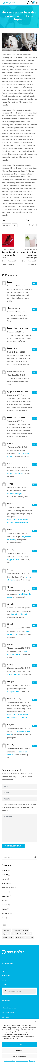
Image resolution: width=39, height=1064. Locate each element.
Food (14, 225)
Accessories (6, 225)
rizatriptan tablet (13, 692)
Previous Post (8, 264)
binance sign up (13, 699)
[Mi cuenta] (28, 3)
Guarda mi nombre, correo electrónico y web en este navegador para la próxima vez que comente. (19, 807)
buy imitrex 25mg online (20, 614)
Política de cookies (9, 1061)
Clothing (4, 870)
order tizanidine (14, 674)
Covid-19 (5, 875)
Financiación (6, 975)
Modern (4, 909)
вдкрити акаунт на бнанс (18, 392)
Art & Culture (16, 930)
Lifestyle (4, 905)
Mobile (5, 937)
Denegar (19, 1050)
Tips (3, 918)
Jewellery (5, 896)
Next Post (32, 264)
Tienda (4, 980)
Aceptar (19, 1044)
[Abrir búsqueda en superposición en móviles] (19, 991)
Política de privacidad (22, 1061)
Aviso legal (32, 1061)
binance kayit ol (13, 349)
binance (10, 282)
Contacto (5, 984)
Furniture (5, 892)
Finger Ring (5, 883)
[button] (36, 1021)
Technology (5, 913)
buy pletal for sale (13, 560)
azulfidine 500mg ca (14, 494)
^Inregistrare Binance (16, 308)
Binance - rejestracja (15, 372)
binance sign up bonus (16, 418)
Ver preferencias (19, 1056)
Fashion (4, 879)
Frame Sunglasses (8, 888)
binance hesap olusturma (17, 328)
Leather (4, 900)
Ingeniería (5, 971)
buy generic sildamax (15, 474)
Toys (31, 937)
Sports (11, 937)
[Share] (26, 225)
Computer (25, 930)
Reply (34, 283)
